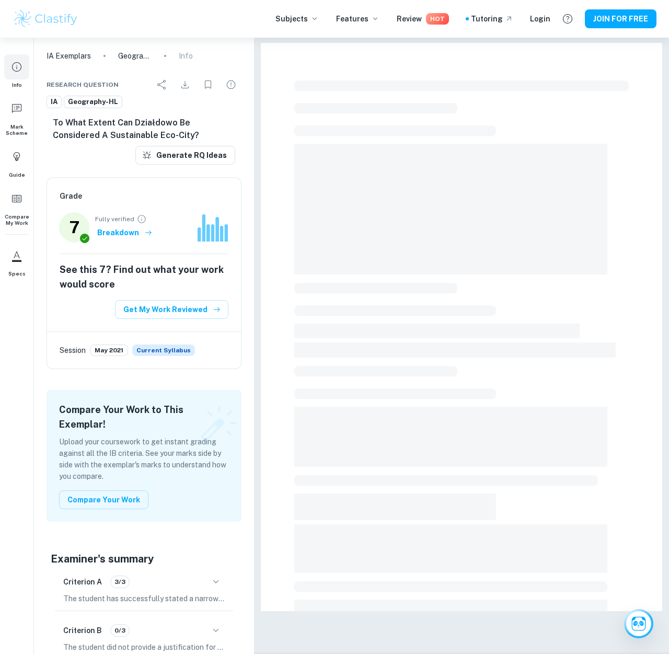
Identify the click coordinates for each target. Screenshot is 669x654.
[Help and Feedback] (567, 19)
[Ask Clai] (638, 623)
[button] (16, 71)
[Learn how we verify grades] (141, 219)
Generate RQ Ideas (191, 155)
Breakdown (118, 232)
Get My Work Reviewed (165, 309)
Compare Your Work (103, 500)
